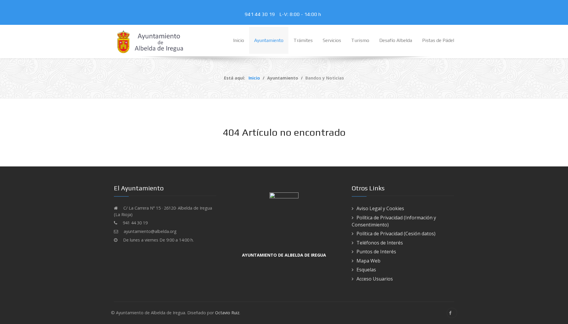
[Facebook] (452, 313)
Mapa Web (368, 260)
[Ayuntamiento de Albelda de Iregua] (151, 41)
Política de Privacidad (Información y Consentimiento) (394, 221)
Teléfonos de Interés (379, 242)
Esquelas (366, 269)
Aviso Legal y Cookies (380, 208)
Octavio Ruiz (227, 312)
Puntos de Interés (376, 251)
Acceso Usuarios (374, 279)
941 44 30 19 (261, 14)
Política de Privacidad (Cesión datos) (395, 233)
